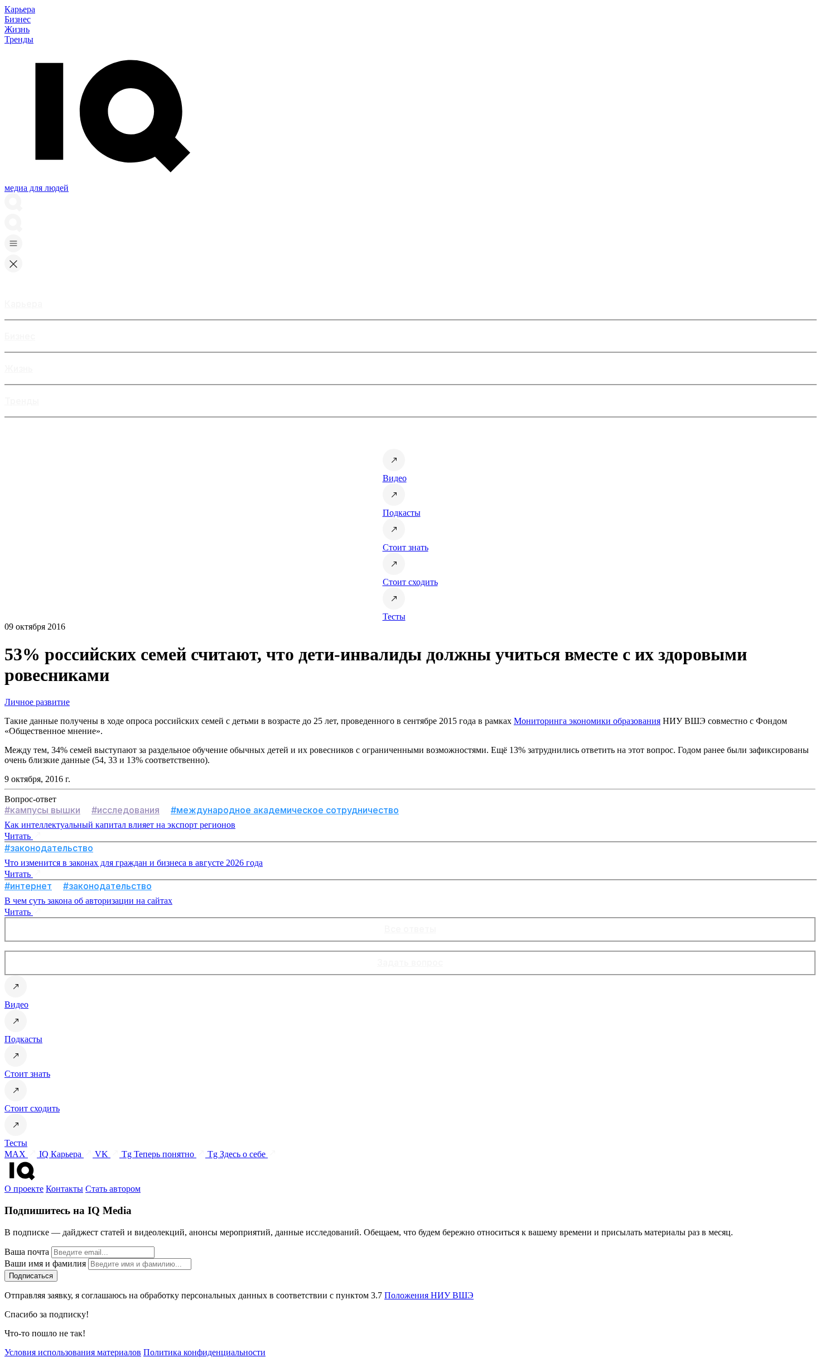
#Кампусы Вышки (42, 810)
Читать (18, 836)
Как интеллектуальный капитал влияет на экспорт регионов (119, 824)
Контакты (64, 1188)
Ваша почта (26, 1252)
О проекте (24, 1188)
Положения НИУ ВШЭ (429, 1295)
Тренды (18, 39)
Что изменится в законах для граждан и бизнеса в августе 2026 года (133, 862)
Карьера (19, 9)
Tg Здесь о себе (238, 1154)
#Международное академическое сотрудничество (285, 810)
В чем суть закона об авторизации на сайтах (88, 900)
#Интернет (28, 885)
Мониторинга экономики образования (587, 721)
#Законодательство (48, 847)
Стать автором (113, 1188)
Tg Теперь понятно (159, 1154)
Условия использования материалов (72, 1352)
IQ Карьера (61, 1154)
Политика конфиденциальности (204, 1352)
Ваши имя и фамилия (45, 1263)
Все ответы (410, 928)
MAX (16, 1154)
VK (102, 1154)
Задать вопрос (410, 962)
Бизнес (17, 19)
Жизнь (17, 29)
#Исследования (125, 810)
